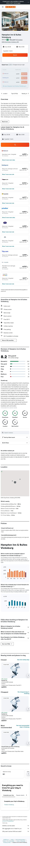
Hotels (12, 839)
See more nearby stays (23, 659)
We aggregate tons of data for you (12, 828)
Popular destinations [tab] (22, 795)
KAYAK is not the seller (8, 825)
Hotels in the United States (8, 841)
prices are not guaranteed (8, 821)
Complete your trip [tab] (8, 795)
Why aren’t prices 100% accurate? (11, 831)
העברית (18, 3)
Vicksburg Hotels (7, 842)
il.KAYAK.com (6, 839)
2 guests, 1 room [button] (8, 51)
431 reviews (19, 40)
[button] (28, 2)
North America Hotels (20, 839)
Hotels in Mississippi (20, 841)
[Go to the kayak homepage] (10, 7)
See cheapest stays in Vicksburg (23, 692)
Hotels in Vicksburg (9, 804)
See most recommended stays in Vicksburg (22, 726)
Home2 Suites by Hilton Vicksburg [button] (10, 746)
